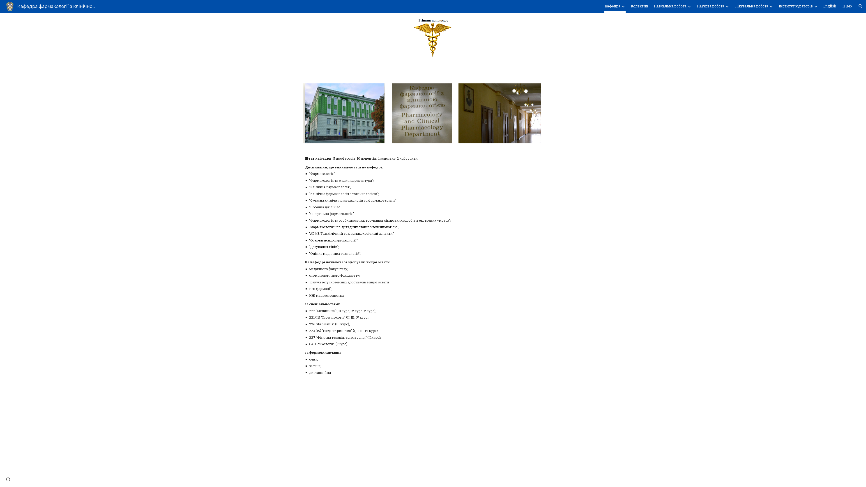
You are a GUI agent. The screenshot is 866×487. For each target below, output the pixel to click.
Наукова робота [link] (710, 6)
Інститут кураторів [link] (796, 6)
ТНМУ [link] (847, 6)
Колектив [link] (639, 6)
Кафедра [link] (612, 6)
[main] (433, 265)
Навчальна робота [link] (670, 6)
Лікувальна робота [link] (751, 6)
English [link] (829, 6)
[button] (860, 6)
